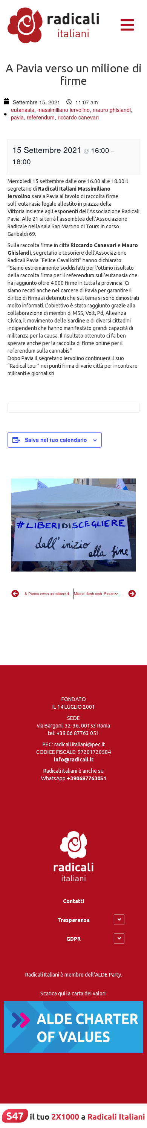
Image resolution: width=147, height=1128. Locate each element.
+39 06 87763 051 (78, 733)
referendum (41, 117)
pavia (17, 117)
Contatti (73, 901)
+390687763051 (86, 778)
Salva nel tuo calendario (56, 439)
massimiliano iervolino (63, 109)
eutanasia (22, 109)
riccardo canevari (78, 117)
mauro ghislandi (112, 109)
